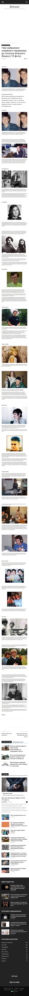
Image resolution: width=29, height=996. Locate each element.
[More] (17, 62)
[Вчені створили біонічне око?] (5, 817)
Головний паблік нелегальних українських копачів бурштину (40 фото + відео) (18, 924)
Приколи (22, 988)
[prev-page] (2, 770)
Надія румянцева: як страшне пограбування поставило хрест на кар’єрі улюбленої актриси (19, 854)
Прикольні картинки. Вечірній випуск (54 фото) (21, 735)
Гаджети (21, 990)
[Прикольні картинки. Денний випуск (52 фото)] (5, 870)
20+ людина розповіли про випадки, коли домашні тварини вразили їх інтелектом (19, 824)
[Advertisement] (14, 26)
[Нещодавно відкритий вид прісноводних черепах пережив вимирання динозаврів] (5, 839)
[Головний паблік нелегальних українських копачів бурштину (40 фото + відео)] (5, 924)
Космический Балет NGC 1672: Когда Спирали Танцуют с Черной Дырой (19, 862)
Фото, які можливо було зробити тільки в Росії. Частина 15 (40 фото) (17, 756)
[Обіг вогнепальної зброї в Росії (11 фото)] (14, 787)
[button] (2, 2)
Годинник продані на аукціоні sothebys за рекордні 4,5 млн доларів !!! (18, 916)
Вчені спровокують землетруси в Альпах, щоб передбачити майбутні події (19, 896)
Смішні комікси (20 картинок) (6, 734)
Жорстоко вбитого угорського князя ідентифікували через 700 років (19, 904)
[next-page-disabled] (5, 770)
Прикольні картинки (11, 42)
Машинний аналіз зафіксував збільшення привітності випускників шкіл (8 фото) (18, 847)
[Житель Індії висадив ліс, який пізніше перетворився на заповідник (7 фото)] (5, 748)
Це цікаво (16, 988)
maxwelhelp (4, 801)
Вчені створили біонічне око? (18, 815)
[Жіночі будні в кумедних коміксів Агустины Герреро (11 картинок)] (5, 764)
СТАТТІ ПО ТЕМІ (6, 742)
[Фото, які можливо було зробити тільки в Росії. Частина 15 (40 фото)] (5, 757)
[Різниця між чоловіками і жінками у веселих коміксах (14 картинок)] (5, 932)
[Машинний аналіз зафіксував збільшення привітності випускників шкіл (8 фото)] (5, 847)
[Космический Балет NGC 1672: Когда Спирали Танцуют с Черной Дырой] (5, 862)
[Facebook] (3, 62)
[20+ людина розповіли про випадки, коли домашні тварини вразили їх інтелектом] (5, 824)
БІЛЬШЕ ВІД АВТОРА (18, 742)
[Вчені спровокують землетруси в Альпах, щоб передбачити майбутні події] (5, 896)
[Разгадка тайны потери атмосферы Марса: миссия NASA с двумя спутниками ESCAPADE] (5, 887)
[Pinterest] (10, 62)
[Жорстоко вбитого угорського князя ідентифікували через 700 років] (5, 904)
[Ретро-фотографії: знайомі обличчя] (5, 832)
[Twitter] (6, 62)
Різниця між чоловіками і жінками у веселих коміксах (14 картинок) (19, 932)
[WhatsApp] (13, 62)
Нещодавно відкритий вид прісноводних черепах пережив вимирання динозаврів (19, 839)
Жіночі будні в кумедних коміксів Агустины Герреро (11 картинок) (18, 764)
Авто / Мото (15, 990)
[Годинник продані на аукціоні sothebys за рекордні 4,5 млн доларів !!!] (5, 916)
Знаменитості (8, 990)
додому (3, 42)
